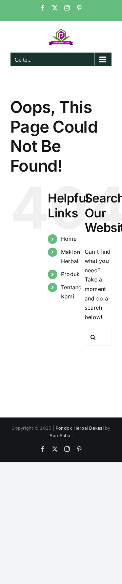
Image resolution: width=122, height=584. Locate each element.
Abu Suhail (61, 435)
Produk (70, 274)
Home (69, 238)
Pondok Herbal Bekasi (80, 428)
